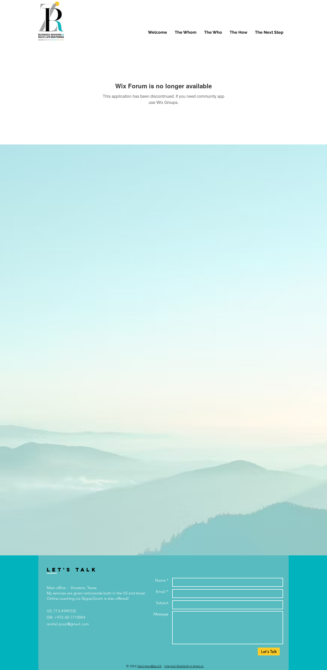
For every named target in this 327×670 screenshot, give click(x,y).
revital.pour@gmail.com (68, 624)
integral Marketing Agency (184, 666)
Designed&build (149, 666)
